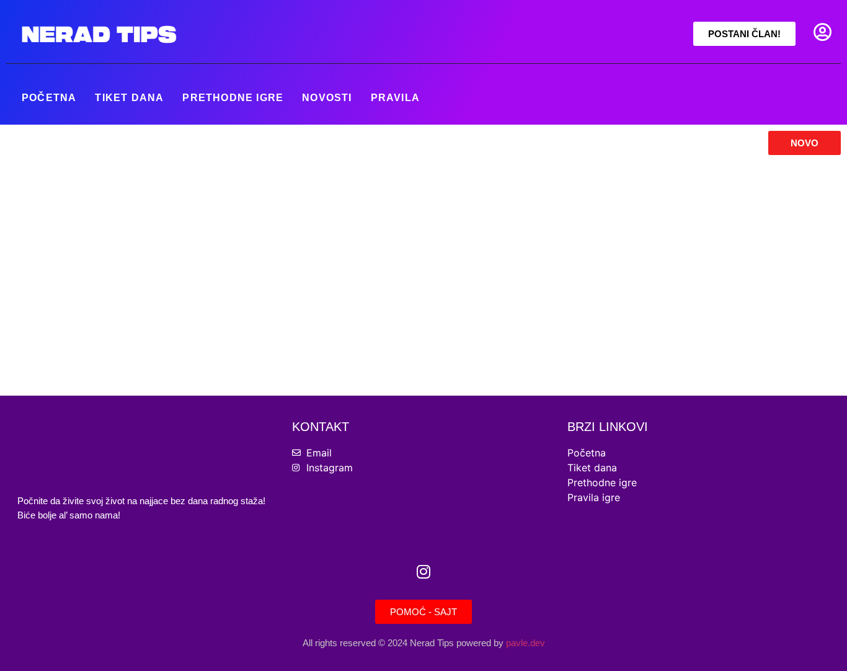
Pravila (395, 97)
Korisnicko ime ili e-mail (337, 184)
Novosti (327, 97)
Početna (49, 97)
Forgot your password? (423, 364)
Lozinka (301, 237)
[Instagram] (423, 571)
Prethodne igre (232, 97)
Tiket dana (129, 97)
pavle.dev (525, 643)
